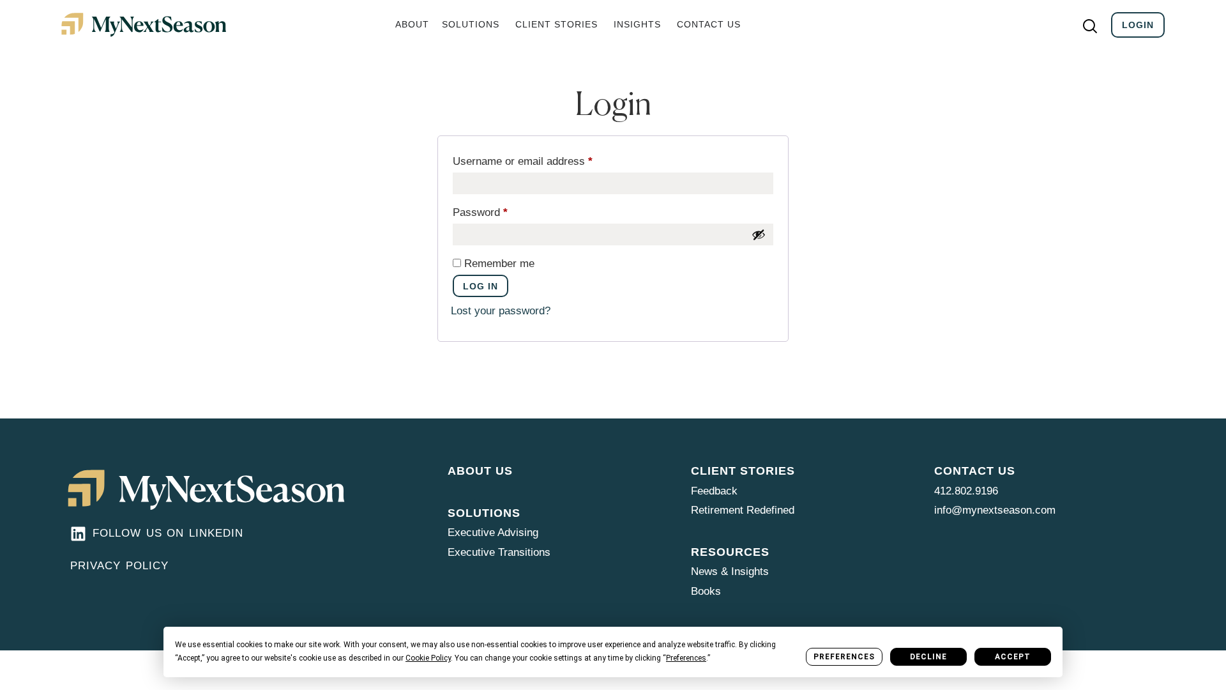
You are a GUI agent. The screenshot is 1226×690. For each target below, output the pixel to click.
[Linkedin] (78, 534)
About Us (480, 470)
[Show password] (759, 234)
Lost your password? (500, 311)
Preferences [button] (686, 658)
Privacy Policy (119, 566)
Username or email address (544, 159)
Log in (480, 286)
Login (1138, 25)
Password (501, 210)
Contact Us (974, 470)
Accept (1013, 656)
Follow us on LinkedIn (168, 533)
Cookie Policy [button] (428, 658)
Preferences (844, 656)
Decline (928, 656)
